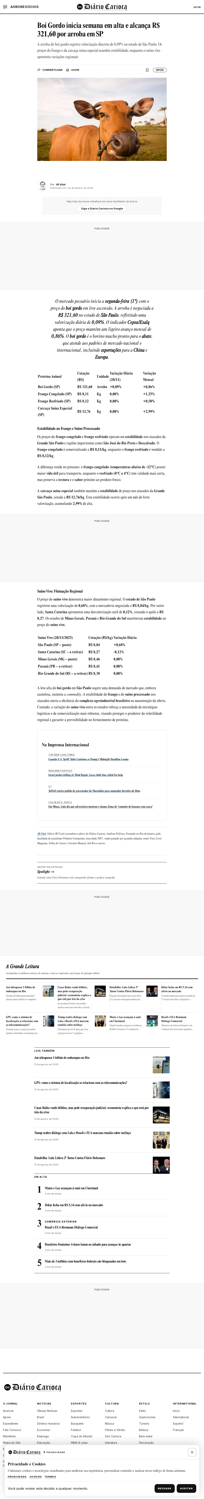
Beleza (143, 1430)
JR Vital (41, 833)
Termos (50, 1476)
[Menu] (5, 7)
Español (178, 1423)
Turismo (144, 1423)
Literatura (111, 1442)
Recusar (164, 1488)
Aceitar (186, 1488)
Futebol (76, 1430)
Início (176, 1410)
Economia (43, 1430)
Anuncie (8, 1410)
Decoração (146, 1442)
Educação (43, 1442)
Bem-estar (146, 1436)
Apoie (197, 7)
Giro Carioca (113, 1436)
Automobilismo (80, 1417)
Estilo (142, 1410)
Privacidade (17, 1476)
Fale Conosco (12, 1430)
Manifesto (9, 1436)
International (181, 1417)
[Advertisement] (102, 257)
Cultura (109, 1410)
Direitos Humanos (48, 1423)
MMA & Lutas (79, 1442)
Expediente (10, 1423)
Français (178, 1430)
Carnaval (111, 1417)
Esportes (76, 1410)
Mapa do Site (12, 1442)
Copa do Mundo (81, 1436)
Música (109, 1423)
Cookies (35, 1476)
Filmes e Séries (115, 1430)
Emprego (43, 1436)
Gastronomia (147, 1417)
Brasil (40, 1417)
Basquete (77, 1423)
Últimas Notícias (47, 1410)
